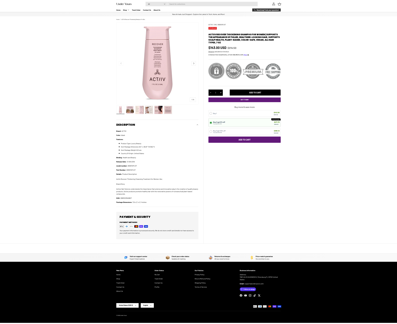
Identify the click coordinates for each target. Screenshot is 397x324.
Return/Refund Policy (202, 279)
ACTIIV (210, 25)
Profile (157, 287)
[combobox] (202, 4)
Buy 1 (215, 113)
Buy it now (244, 100)
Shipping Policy (200, 283)
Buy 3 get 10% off (219, 131)
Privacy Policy (199, 275)
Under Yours (123, 315)
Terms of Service (201, 287)
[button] (279, 4)
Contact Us (147, 10)
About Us (157, 10)
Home (118, 10)
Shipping (211, 52)
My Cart (157, 275)
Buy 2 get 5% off (219, 122)
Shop (125, 10)
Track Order (136, 10)
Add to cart (255, 92)
